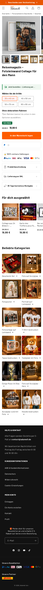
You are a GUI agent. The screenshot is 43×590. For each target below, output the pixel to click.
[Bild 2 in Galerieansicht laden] (15, 59)
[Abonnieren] (35, 540)
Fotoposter (7, 302)
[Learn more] (8, 145)
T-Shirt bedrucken (30, 330)
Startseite (6, 14)
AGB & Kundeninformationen (17, 468)
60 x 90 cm (26, 104)
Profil (7, 519)
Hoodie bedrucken (30, 411)
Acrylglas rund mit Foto (10, 412)
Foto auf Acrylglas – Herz (30, 384)
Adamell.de (24, 585)
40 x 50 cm (26, 98)
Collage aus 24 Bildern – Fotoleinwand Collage (8, 224)
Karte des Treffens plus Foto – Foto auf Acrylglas (28, 224)
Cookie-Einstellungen (14, 485)
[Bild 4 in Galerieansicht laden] (34, 59)
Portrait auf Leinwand (27, 303)
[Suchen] (27, 8)
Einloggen (9, 502)
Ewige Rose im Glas (11, 383)
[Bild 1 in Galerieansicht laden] (6, 59)
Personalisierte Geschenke (22, 14)
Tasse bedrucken (10, 358)
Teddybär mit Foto (30, 358)
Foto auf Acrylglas (30, 276)
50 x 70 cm (9, 104)
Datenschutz (10, 474)
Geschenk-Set (8, 276)
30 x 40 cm (10, 98)
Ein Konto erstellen (13, 507)
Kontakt (8, 513)
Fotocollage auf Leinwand (9, 331)
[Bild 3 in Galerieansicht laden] (25, 59)
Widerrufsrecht (11, 480)
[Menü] (3, 8)
